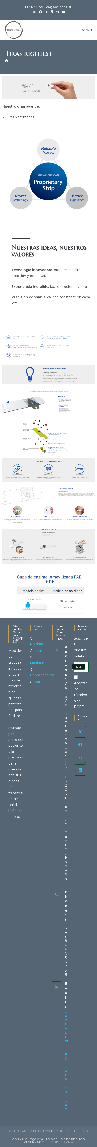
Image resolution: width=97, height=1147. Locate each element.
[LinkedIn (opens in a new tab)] (52, 12)
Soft (38, 682)
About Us (17, 1131)
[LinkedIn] (80, 770)
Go (78, 667)
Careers (62, 1131)
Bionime (36, 643)
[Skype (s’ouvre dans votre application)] (58, 12)
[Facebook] (80, 744)
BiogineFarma (60, 1142)
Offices (81, 1131)
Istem (39, 651)
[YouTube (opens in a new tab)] (63, 12)
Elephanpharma (42, 675)
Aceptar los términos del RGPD (80, 695)
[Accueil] (6, 60)
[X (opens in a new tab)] (34, 12)
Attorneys (40, 1131)
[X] (80, 732)
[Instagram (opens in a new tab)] (46, 12)
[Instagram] (80, 757)
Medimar (37, 663)
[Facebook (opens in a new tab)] (40, 12)
